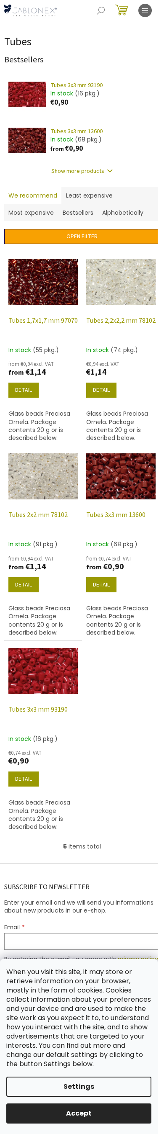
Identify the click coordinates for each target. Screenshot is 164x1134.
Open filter (82, 236)
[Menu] (145, 10)
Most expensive (31, 212)
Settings (78, 1086)
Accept (79, 1113)
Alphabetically (122, 212)
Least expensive (89, 195)
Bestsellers (78, 212)
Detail (23, 390)
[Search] (101, 10)
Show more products (77, 171)
